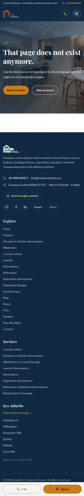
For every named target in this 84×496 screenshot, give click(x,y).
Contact (8, 329)
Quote (65, 489)
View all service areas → (17, 412)
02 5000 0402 (73, 3)
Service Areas (11, 291)
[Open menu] (76, 13)
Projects (8, 235)
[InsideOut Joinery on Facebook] (16, 207)
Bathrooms (10, 272)
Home (6, 228)
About (7, 304)
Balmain (8, 445)
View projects (45, 90)
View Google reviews (24, 195)
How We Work (12, 322)
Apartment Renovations (18, 279)
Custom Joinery (12, 254)
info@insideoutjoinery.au (46, 178)
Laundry (8, 260)
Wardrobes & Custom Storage (21, 362)
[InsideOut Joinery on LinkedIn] (25, 207)
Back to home (16, 90)
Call (24, 489)
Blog (6, 297)
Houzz (53, 206)
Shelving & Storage (14, 285)
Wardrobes (10, 247)
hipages (38, 206)
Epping (7, 439)
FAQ (6, 310)
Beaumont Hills (12, 432)
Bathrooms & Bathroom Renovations (25, 387)
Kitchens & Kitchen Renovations (23, 241)
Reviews (8, 316)
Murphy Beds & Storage (17, 393)
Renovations (11, 266)
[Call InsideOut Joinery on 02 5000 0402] (65, 13)
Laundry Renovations (16, 368)
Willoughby (10, 426)
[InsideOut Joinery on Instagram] (6, 207)
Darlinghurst (10, 420)
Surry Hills (9, 451)
